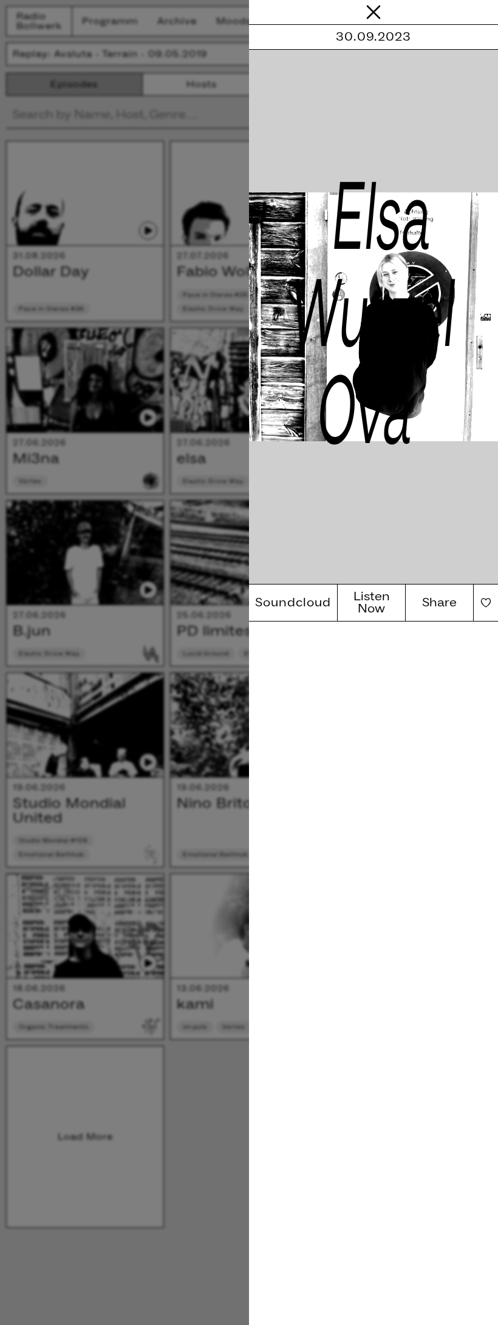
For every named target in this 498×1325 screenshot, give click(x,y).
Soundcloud (293, 603)
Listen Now (371, 603)
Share (439, 603)
